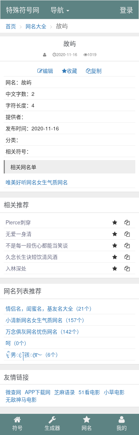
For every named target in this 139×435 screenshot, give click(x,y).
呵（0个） (17, 343)
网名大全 (36, 26)
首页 (11, 26)
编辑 (48, 70)
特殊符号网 (22, 9)
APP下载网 (37, 392)
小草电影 (114, 392)
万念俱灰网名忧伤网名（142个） (44, 331)
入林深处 (16, 268)
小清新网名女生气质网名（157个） (46, 320)
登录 (126, 9)
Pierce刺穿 (18, 222)
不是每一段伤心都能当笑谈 (37, 245)
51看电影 (89, 392)
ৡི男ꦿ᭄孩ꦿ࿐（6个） (33, 354)
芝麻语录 (64, 392)
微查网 (13, 392)
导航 (58, 9)
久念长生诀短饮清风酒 (31, 256)
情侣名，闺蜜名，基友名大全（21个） (50, 308)
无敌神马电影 (21, 399)
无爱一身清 (19, 233)
